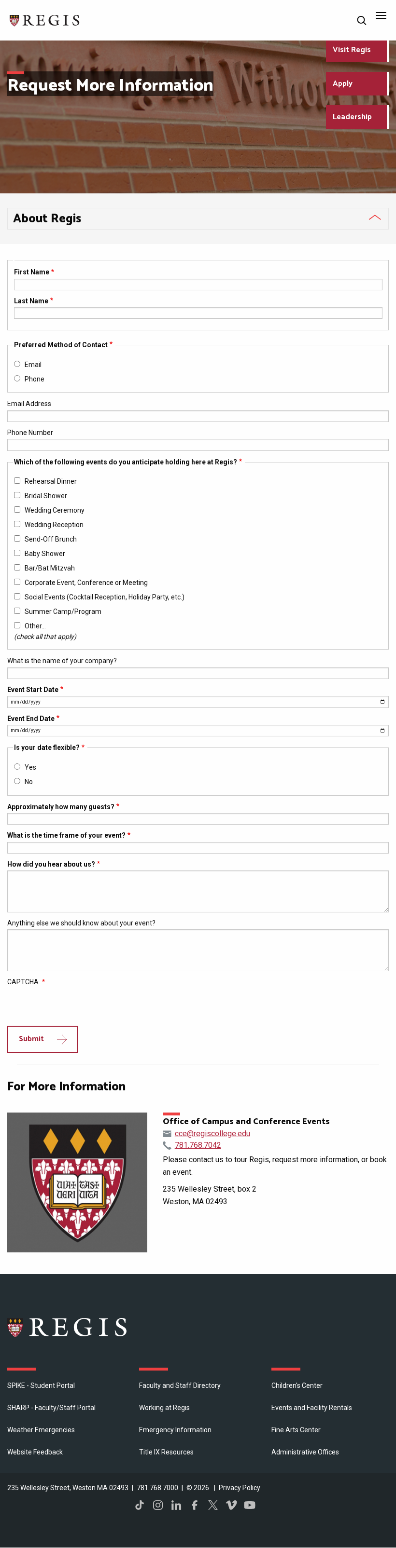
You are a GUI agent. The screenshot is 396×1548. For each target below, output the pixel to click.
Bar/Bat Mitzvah (50, 568)
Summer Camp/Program (63, 611)
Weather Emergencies (41, 1430)
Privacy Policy (239, 1487)
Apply (343, 83)
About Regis (47, 219)
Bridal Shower (46, 496)
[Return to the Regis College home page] (45, 19)
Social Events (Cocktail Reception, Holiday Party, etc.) (104, 597)
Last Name (31, 301)
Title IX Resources (166, 1452)
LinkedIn (176, 1505)
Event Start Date (32, 689)
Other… (35, 626)
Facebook (194, 1505)
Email (33, 364)
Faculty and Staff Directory (180, 1385)
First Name (31, 272)
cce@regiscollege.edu (212, 1133)
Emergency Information (175, 1430)
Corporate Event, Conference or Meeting (86, 582)
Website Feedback (35, 1452)
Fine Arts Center (296, 1430)
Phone (34, 379)
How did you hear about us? (51, 864)
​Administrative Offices (305, 1452)
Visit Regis (352, 49)
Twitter (213, 1505)
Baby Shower (45, 553)
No (29, 782)
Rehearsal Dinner (51, 481)
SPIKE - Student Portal (41, 1385)
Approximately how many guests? (60, 807)
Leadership (352, 116)
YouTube (249, 1505)
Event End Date (31, 718)
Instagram (158, 1505)
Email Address (29, 403)
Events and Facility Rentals (311, 1408)
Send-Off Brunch (51, 539)
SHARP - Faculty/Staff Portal (51, 1408)
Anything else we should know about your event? (81, 923)
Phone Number (30, 432)
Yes (30, 767)
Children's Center (297, 1385)
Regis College (67, 1327)
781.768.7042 (198, 1145)
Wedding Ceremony (55, 510)
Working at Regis (164, 1408)
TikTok (139, 1505)
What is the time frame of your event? (66, 835)
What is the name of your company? (62, 661)
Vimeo (231, 1505)
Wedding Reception (54, 525)
